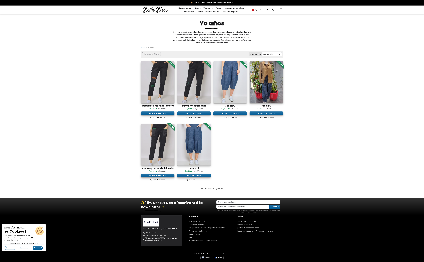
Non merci (10, 248)
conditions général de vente (266, 210)
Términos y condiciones (247, 221)
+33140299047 (151, 232)
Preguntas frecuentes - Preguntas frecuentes (207, 228)
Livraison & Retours (196, 225)
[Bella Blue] (156, 9)
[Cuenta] (273, 9)
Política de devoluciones (247, 225)
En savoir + (24, 248)
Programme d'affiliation (198, 231)
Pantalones (189, 11)
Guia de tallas (194, 234)
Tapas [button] (218, 8)
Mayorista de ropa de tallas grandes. (203, 241)
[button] (185, 8)
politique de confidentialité (248, 212)
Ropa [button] (197, 8)
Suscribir (275, 206)
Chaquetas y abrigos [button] (234, 8)
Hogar (143, 47)
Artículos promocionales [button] (207, 11)
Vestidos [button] (207, 8)
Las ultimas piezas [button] (231, 11)
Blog (190, 237)
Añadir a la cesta (157, 113)
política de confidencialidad (248, 228)
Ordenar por (255, 54)
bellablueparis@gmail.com (156, 235)
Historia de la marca (197, 221)
